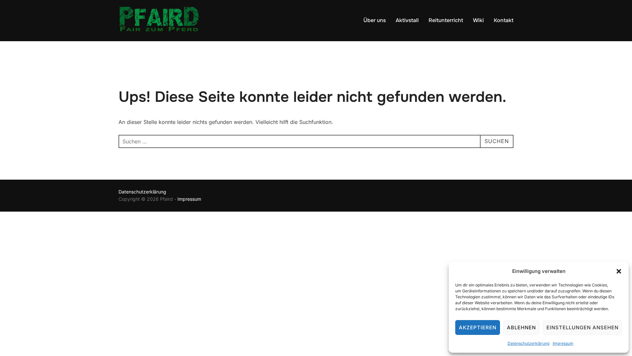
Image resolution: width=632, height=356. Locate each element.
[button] (619, 271)
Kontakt (504, 20)
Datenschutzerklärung (528, 343)
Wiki (478, 20)
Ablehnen (521, 327)
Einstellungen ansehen (582, 327)
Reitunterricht (446, 20)
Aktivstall (407, 20)
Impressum (563, 343)
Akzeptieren (477, 327)
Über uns (374, 20)
